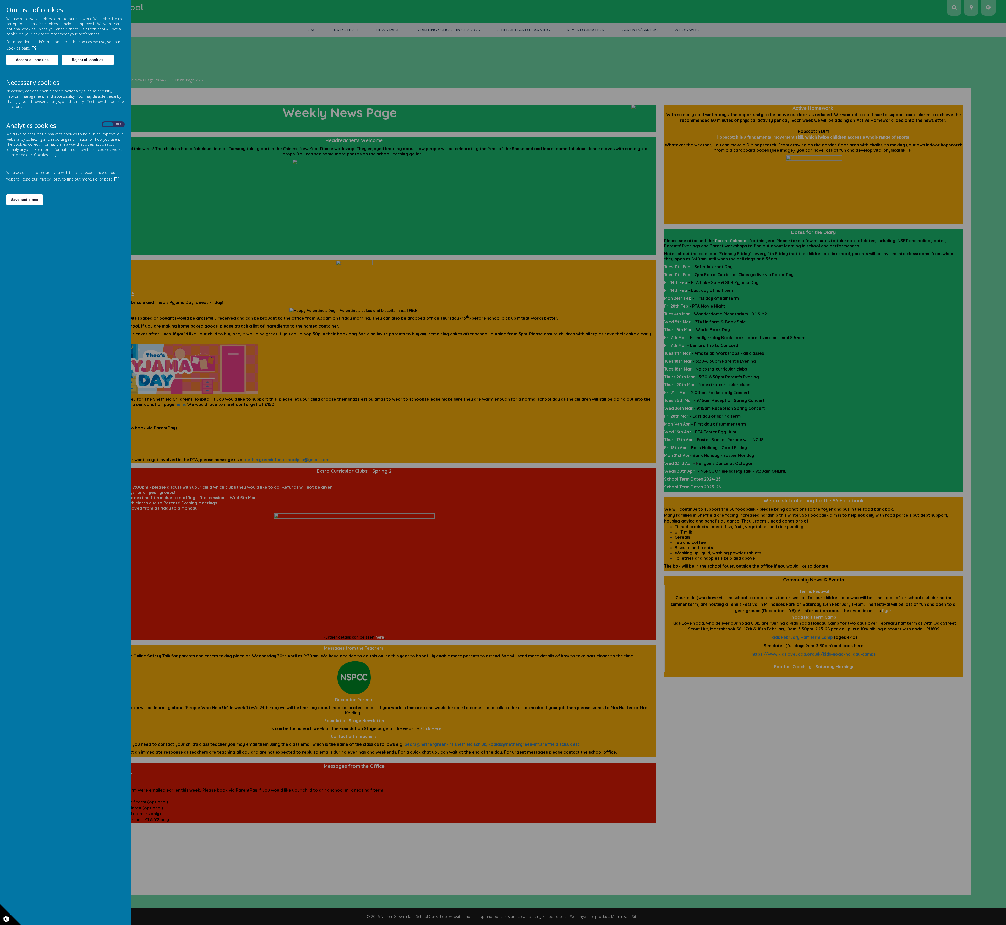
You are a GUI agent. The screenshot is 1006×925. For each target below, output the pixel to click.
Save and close (24, 200)
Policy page (102, 179)
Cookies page (18, 48)
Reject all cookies (87, 60)
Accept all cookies (32, 60)
